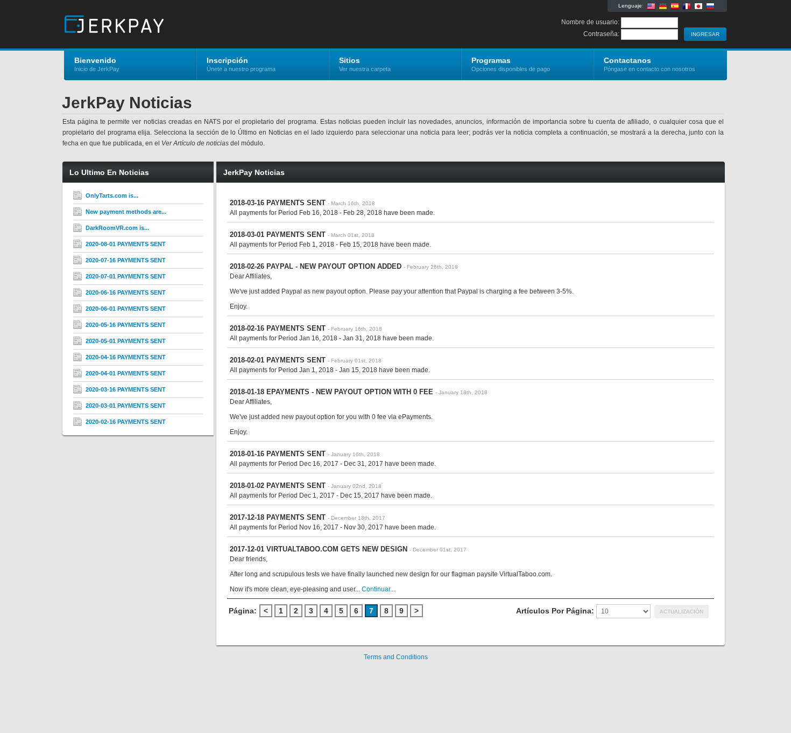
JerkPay (192, 24)
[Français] (687, 6)
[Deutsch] (663, 6)
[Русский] (710, 6)
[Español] (675, 6)
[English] (651, 6)
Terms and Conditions (396, 657)
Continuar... (378, 589)
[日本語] (698, 6)
